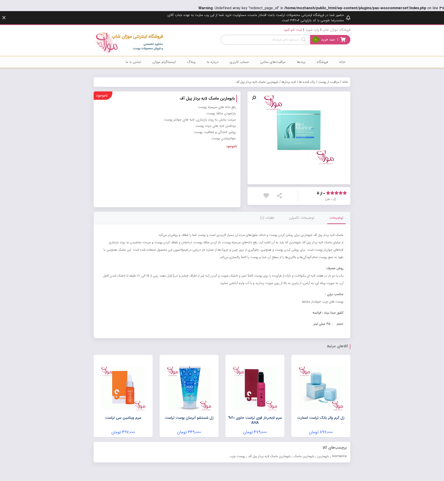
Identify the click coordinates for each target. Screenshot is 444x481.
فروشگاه (322, 62)
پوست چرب (237, 456)
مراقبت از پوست (328, 81)
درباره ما (212, 62)
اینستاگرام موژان (164, 62)
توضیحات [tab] (336, 218)
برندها (301, 62)
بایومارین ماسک (304, 456)
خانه (342, 62)
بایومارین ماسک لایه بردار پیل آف (269, 456)
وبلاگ (191, 62)
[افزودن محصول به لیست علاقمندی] (267, 196)
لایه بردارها (289, 81)
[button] (254, 98)
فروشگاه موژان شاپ (336, 30)
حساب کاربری (239, 62)
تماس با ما (133, 62)
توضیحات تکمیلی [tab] (301, 218)
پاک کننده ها (307, 81)
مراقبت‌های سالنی (273, 62)
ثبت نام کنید (293, 30)
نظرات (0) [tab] (267, 218)
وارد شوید (312, 30)
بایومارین (323, 456)
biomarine (339, 456)
